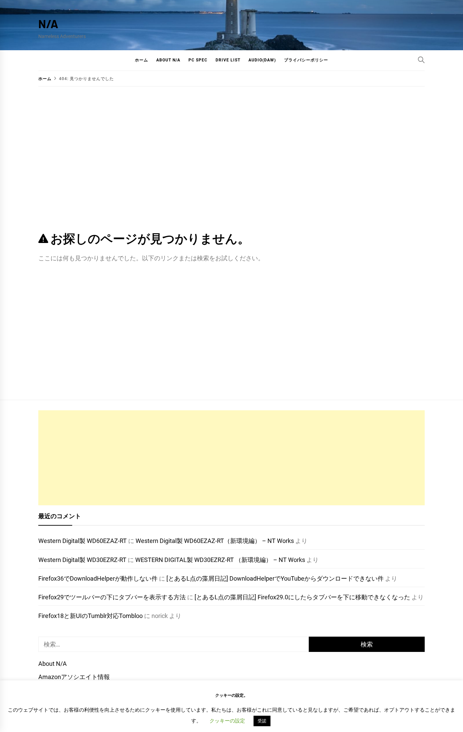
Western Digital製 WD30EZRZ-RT (82, 559)
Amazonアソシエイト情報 (74, 676)
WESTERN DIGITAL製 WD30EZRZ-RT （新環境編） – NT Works (220, 559)
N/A (48, 24)
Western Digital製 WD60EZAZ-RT (82, 540)
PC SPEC (197, 60)
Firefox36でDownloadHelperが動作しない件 (98, 578)
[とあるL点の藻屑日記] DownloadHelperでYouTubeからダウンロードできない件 (275, 578)
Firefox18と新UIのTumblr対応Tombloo (90, 615)
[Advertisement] (231, 457)
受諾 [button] (262, 721)
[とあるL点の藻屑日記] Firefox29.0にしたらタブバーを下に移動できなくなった (302, 597)
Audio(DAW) (262, 60)
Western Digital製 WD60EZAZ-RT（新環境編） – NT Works (215, 540)
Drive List (228, 60)
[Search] (421, 59)
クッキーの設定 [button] (227, 721)
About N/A (168, 60)
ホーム (141, 60)
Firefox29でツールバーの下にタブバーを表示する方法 (112, 597)
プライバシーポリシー (306, 60)
